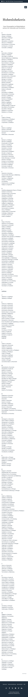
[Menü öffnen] (25, 7)
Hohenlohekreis (14, 20)
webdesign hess (17, 693)
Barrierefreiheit (19, 684)
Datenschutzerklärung (12, 684)
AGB (24, 684)
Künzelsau (4, 336)
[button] (6, 688)
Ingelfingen (4, 291)
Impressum (5, 684)
